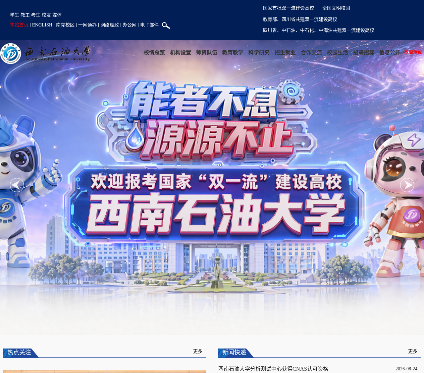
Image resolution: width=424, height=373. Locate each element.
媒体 (57, 15)
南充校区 (65, 25)
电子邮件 (149, 25)
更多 (197, 351)
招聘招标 (363, 52)
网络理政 (109, 25)
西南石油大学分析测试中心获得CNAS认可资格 (273, 369)
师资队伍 (206, 52)
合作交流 (311, 52)
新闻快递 (234, 352)
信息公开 (389, 52)
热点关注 (19, 352)
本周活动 (413, 51)
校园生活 (337, 52)
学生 (14, 15)
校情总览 (154, 52)
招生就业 (285, 52)
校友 (46, 15)
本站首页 (19, 25)
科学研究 (259, 52)
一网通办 (87, 25)
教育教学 (232, 52)
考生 (35, 15)
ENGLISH (42, 25)
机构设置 (180, 52)
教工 (25, 15)
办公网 (129, 25)
